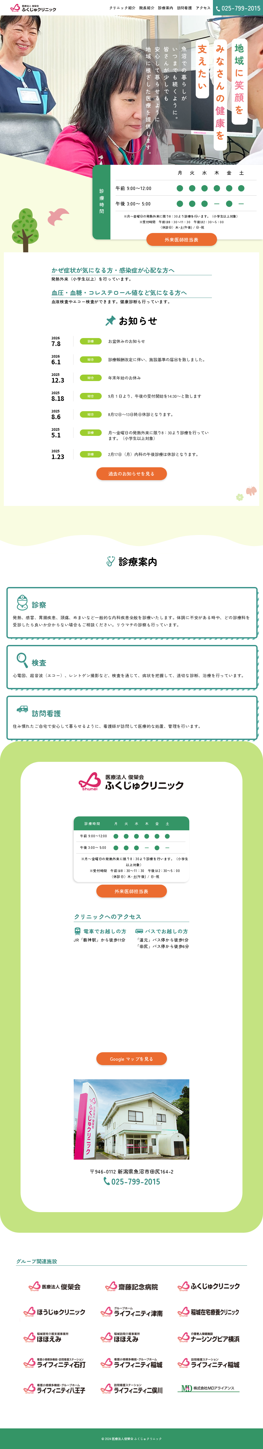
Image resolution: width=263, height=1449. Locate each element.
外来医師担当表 (182, 239)
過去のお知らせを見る (131, 473)
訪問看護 (184, 7)
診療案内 (165, 7)
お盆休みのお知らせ (126, 341)
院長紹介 (146, 7)
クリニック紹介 (122, 7)
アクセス (203, 7)
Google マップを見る (131, 1058)
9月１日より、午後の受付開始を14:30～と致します (154, 396)
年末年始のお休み (124, 378)
